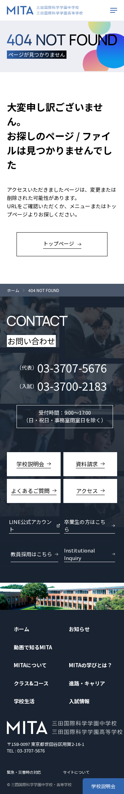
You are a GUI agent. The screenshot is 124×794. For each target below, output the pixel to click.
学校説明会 (103, 786)
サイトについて (76, 772)
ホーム (13, 290)
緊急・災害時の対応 (24, 772)
